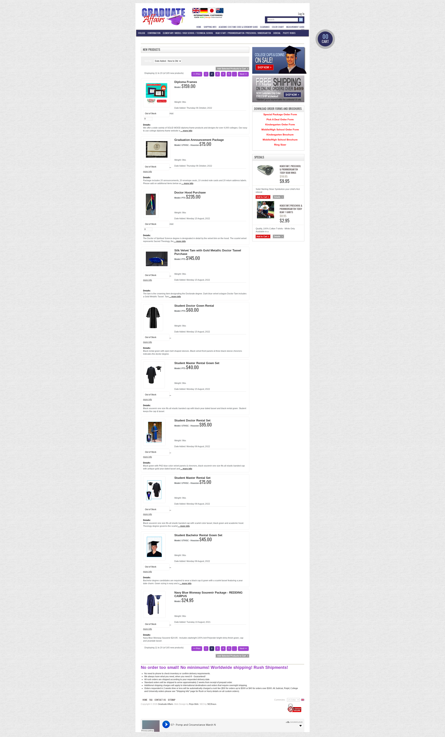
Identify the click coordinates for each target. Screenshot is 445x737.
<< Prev (196, 74)
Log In (301, 14)
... (234, 74)
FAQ (150, 699)
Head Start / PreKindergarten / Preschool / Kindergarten (243, 32)
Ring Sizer (280, 144)
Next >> (243, 74)
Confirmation (154, 32)
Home (145, 699)
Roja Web (194, 704)
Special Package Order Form (280, 114)
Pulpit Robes (289, 32)
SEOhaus (211, 704)
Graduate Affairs (165, 704)
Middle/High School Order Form (280, 129)
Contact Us (160, 699)
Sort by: (148, 61)
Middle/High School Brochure (280, 139)
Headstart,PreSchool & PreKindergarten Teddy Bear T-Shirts (291, 209)
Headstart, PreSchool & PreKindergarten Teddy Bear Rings (290, 169)
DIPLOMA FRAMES (144, 39)
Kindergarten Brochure (280, 134)
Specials (259, 157)
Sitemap (171, 699)
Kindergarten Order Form (280, 124)
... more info (186, 131)
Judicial (277, 32)
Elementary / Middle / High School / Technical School (188, 32)
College (141, 32)
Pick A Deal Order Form (280, 119)
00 (325, 39)
